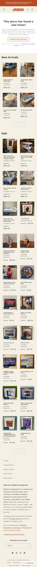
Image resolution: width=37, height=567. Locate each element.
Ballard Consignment (17, 560)
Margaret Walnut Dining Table (8, 80)
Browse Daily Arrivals (18, 39)
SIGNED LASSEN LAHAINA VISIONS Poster (9, 373)
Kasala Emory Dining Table (27, 80)
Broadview (32, 43)
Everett (28, 43)
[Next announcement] (34, 3)
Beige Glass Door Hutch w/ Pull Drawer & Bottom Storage (9, 157)
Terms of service (25, 565)
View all (19, 124)
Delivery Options (9, 469)
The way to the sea (9, 342)
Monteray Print (25, 342)
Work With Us (8, 478)
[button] (4, 9)
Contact (6, 460)
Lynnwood (16, 45)
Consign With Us (9, 465)
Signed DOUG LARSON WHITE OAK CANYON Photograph (9, 435)
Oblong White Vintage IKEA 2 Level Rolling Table (27, 157)
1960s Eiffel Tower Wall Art (9, 403)
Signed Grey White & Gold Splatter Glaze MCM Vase (9, 252)
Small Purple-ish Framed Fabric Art (9, 313)
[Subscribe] (29, 545)
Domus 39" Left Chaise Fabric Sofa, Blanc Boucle (9, 220)
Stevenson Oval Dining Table (10, 110)
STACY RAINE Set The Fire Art (27, 372)
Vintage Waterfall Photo (25, 434)
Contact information (14, 565)
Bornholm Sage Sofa (26, 110)
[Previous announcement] (3, 3)
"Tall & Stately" (25, 218)
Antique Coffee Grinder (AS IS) (25, 251)
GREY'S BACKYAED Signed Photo (26, 403)
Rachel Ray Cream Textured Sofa (26, 188)
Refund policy (17, 562)
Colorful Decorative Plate (26, 283)
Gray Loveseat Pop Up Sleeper (10, 188)
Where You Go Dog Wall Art (26, 313)
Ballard (24, 43)
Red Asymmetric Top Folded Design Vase (9, 283)
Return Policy (8, 473)
